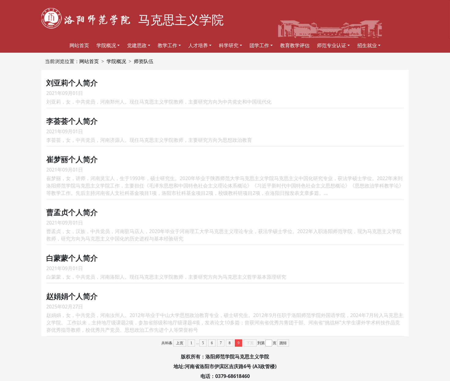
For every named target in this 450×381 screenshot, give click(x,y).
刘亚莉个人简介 (72, 82)
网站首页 (79, 45)
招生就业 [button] (367, 45)
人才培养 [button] (198, 45)
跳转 (283, 343)
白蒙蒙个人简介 (72, 258)
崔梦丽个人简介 (72, 159)
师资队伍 (143, 61)
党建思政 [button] (137, 45)
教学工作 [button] (167, 45)
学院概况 (116, 61)
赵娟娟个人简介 (72, 296)
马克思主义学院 (181, 19)
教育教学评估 (294, 45)
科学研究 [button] (228, 45)
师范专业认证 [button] (331, 45)
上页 (179, 343)
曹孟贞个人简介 (72, 212)
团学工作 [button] (259, 45)
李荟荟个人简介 (72, 121)
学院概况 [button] (106, 45)
